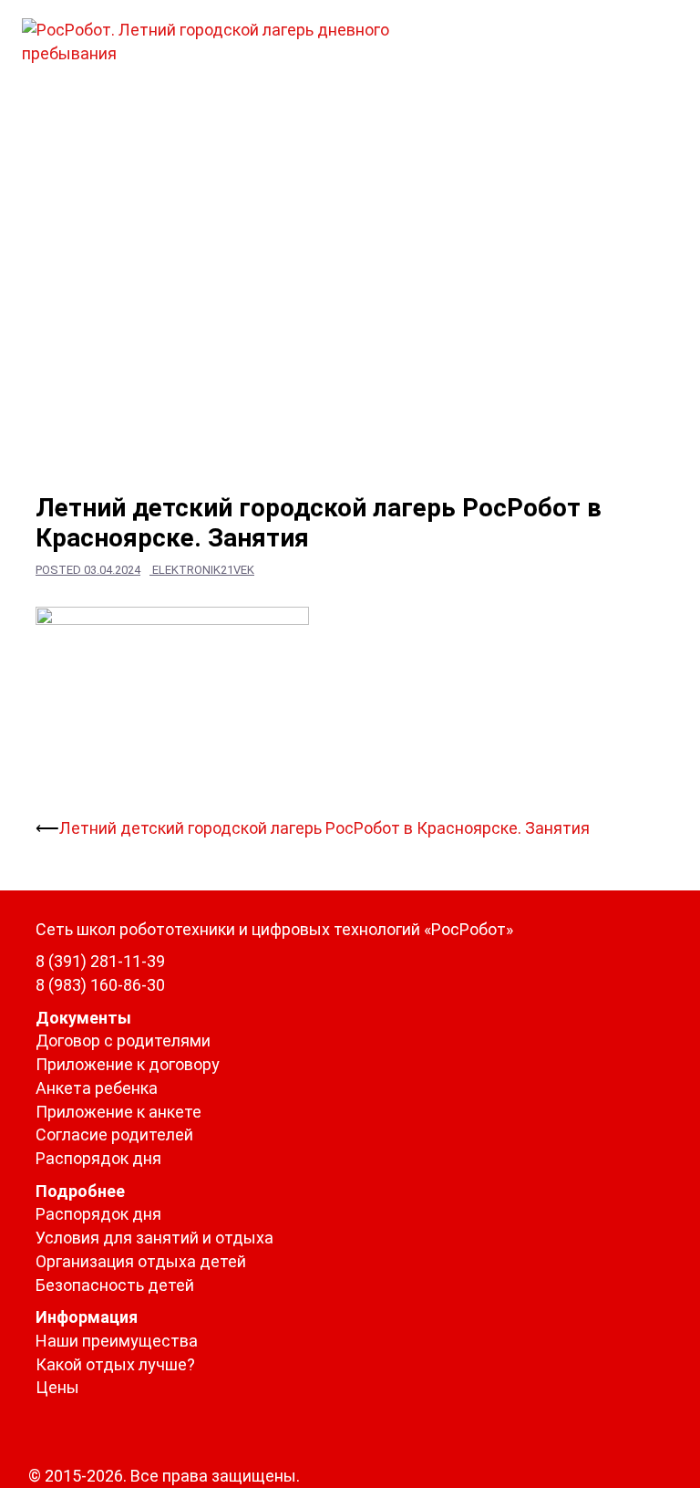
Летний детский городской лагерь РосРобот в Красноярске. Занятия (324, 828)
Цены (57, 1387)
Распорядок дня (98, 1158)
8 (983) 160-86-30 (100, 984)
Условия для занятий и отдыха (154, 1237)
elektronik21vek (203, 570)
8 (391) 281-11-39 (100, 961)
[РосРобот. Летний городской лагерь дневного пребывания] (236, 39)
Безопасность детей (115, 1285)
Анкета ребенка (97, 1088)
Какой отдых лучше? (115, 1364)
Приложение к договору (128, 1064)
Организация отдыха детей (141, 1261)
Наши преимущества (117, 1340)
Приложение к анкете (118, 1111)
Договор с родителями (123, 1040)
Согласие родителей (114, 1134)
